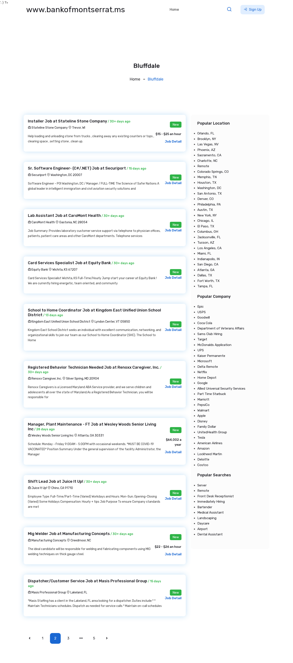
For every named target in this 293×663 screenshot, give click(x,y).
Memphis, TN (207, 177)
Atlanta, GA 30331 (91, 435)
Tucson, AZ (205, 242)
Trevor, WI (78, 128)
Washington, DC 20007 (66, 175)
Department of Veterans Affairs (220, 328)
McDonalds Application (214, 345)
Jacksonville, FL (209, 237)
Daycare (203, 523)
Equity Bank (39, 269)
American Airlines (209, 443)
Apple (201, 416)
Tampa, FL (205, 286)
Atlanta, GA (205, 270)
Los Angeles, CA (209, 248)
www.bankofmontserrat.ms (75, 9)
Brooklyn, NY (206, 139)
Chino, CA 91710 (62, 488)
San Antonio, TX (209, 193)
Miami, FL (204, 253)
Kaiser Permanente (211, 356)
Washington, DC (209, 188)
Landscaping (206, 518)
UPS (200, 350)
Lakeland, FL (78, 592)
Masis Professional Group (48, 592)
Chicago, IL (205, 221)
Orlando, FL (205, 133)
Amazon (203, 448)
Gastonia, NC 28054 (73, 222)
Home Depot (206, 378)
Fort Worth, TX (208, 281)
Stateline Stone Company (49, 128)
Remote (203, 166)
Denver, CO (205, 199)
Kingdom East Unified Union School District (60, 321)
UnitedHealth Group (212, 432)
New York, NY (207, 215)
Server (202, 485)
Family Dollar (206, 427)
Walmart (203, 410)
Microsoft (204, 361)
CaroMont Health (43, 222)
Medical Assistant (210, 512)
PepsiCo (203, 405)
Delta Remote (207, 367)
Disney (202, 421)
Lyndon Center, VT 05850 (112, 321)
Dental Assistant (210, 534)
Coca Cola (204, 323)
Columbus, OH (207, 232)
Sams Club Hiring (209, 334)
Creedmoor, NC (81, 540)
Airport (202, 529)
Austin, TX (205, 210)
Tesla (201, 438)
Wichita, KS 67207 (64, 269)
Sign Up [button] (254, 9)
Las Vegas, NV (208, 144)
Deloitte (203, 459)
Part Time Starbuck (211, 394)
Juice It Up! (39, 488)
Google (202, 383)
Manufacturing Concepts (48, 540)
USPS (201, 312)
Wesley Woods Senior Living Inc (52, 435)
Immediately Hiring (211, 502)
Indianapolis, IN (208, 259)
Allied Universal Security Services (221, 388)
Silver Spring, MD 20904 (82, 378)
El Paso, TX (205, 226)
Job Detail (173, 141)
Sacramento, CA (209, 155)
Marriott (203, 399)
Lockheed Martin (209, 454)
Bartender (204, 507)
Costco (202, 465)
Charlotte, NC (207, 161)
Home (174, 9)
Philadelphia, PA (209, 204)
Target (202, 339)
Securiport (38, 175)
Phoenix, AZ (206, 150)
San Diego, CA (207, 264)
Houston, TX (206, 183)
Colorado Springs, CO (213, 172)
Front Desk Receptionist (215, 496)
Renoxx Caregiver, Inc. (46, 378)
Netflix (202, 372)
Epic (200, 306)
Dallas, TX (204, 275)
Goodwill (203, 317)
